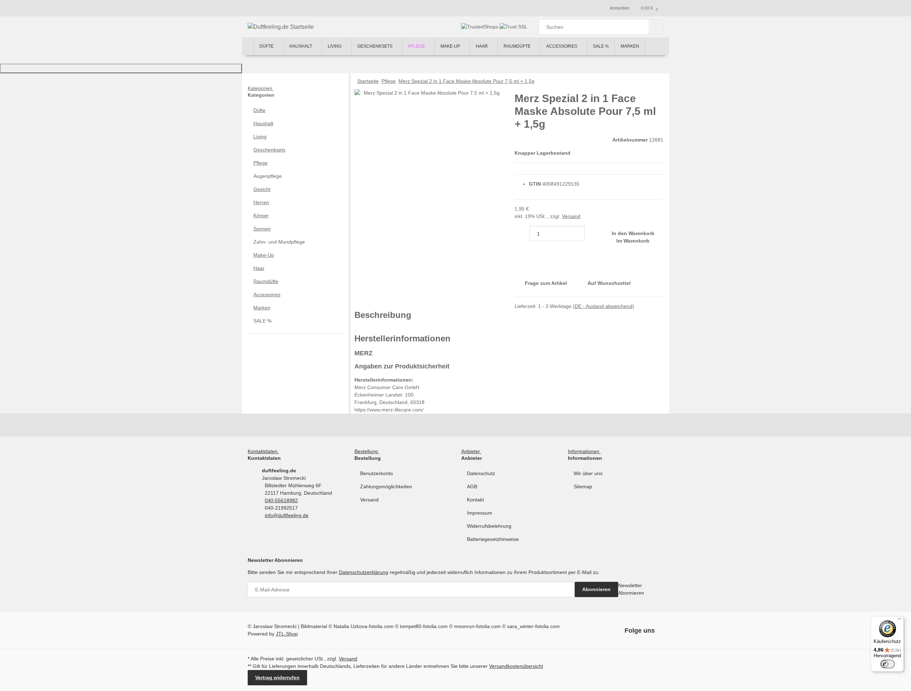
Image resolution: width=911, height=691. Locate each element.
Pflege (260, 163)
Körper (261, 215)
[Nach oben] (121, 68)
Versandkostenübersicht (516, 666)
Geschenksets (269, 150)
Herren (261, 202)
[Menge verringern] (522, 233)
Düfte (259, 110)
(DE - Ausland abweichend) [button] (603, 306)
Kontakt (475, 500)
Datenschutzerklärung (363, 572)
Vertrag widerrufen (277, 677)
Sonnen (262, 229)
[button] (295, 110)
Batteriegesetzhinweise (493, 539)
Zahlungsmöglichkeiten (386, 486)
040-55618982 (281, 500)
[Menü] (899, 620)
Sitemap (583, 486)
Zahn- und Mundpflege (279, 242)
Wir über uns (588, 473)
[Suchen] (656, 26)
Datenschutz (481, 473)
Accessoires (266, 294)
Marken (261, 307)
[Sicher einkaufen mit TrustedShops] (480, 27)
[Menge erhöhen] (592, 233)
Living (260, 136)
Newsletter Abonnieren (631, 589)
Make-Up (263, 255)
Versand (571, 216)
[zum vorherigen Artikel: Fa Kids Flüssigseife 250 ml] (655, 81)
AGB (472, 486)
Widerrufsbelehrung (489, 526)
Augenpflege (267, 176)
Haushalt (263, 123)
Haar (258, 268)
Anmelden (620, 8)
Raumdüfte (265, 281)
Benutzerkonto (376, 473)
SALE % (262, 321)
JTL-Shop (287, 634)
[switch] (887, 664)
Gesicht (261, 189)
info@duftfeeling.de (287, 515)
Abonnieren (596, 589)
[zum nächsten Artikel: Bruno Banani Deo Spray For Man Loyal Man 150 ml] (640, 81)
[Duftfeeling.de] (247, 46)
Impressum (479, 513)
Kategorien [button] (261, 88)
